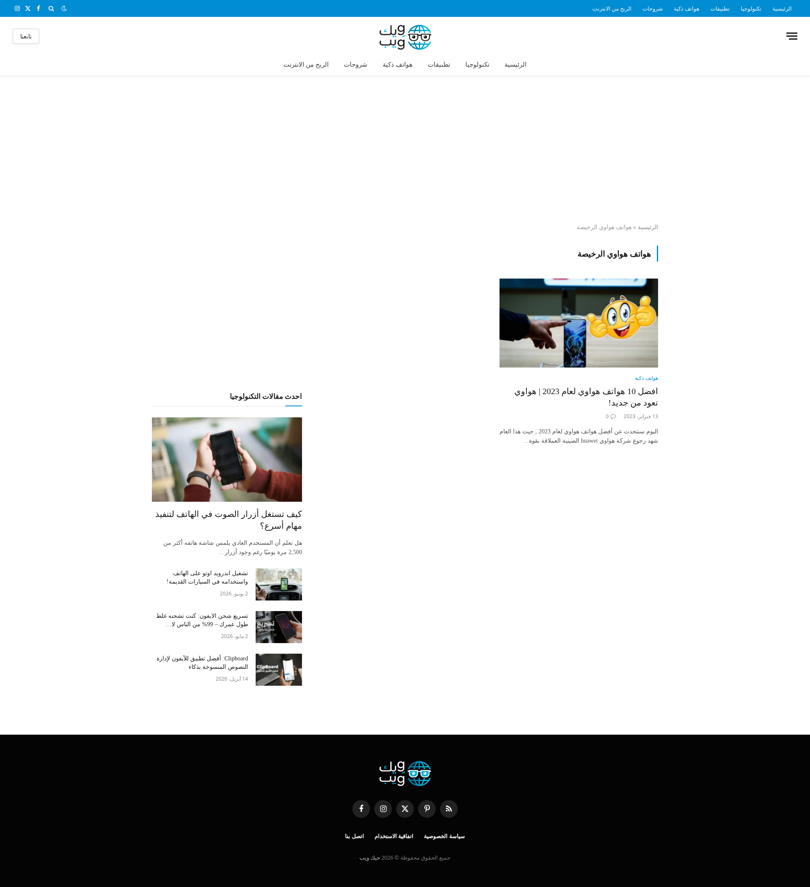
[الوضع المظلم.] (64, 8)
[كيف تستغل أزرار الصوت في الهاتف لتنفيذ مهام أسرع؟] (227, 459)
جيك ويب (369, 857)
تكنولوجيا (751, 8)
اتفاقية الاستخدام (394, 836)
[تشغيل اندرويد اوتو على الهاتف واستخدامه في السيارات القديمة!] (279, 584)
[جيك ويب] (405, 36)
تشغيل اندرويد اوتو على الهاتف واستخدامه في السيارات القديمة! (207, 577)
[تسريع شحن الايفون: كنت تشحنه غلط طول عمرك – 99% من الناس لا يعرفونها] (279, 627)
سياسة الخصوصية (444, 836)
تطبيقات (720, 8)
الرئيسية (782, 8)
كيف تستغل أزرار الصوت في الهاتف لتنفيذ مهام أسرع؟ (228, 519)
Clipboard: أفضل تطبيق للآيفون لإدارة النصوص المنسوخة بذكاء (202, 662)
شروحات (653, 8)
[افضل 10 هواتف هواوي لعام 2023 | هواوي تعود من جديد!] (579, 323)
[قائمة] (791, 36)
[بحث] (51, 8)
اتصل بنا (354, 836)
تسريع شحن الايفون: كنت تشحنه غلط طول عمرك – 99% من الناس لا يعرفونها (202, 621)
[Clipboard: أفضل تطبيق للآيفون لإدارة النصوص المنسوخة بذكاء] (279, 670)
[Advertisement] (405, 150)
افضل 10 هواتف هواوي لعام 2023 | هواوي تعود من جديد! (586, 397)
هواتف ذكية (686, 8)
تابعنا (26, 36)
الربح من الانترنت (612, 8)
